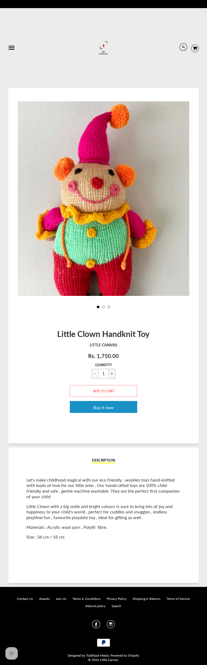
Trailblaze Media (97, 655)
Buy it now (103, 407)
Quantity (103, 365)
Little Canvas (103, 345)
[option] (103, 215)
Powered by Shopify (125, 655)
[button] (103, 391)
